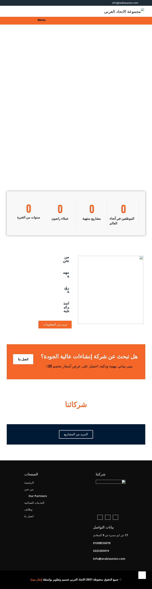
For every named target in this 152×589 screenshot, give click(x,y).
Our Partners (37, 496)
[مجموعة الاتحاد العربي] (124, 11)
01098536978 (101, 543)
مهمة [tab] (66, 274)
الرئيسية (29, 482)
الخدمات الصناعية (34, 503)
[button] (145, 21)
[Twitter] (107, 517)
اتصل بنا (23, 359)
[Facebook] (115, 517)
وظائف (28, 509)
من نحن (29, 489)
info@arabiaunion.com (125, 2)
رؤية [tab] (67, 290)
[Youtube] (100, 517)
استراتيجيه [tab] (66, 307)
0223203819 (101, 551)
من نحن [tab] (66, 259)
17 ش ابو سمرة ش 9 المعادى (110, 535)
